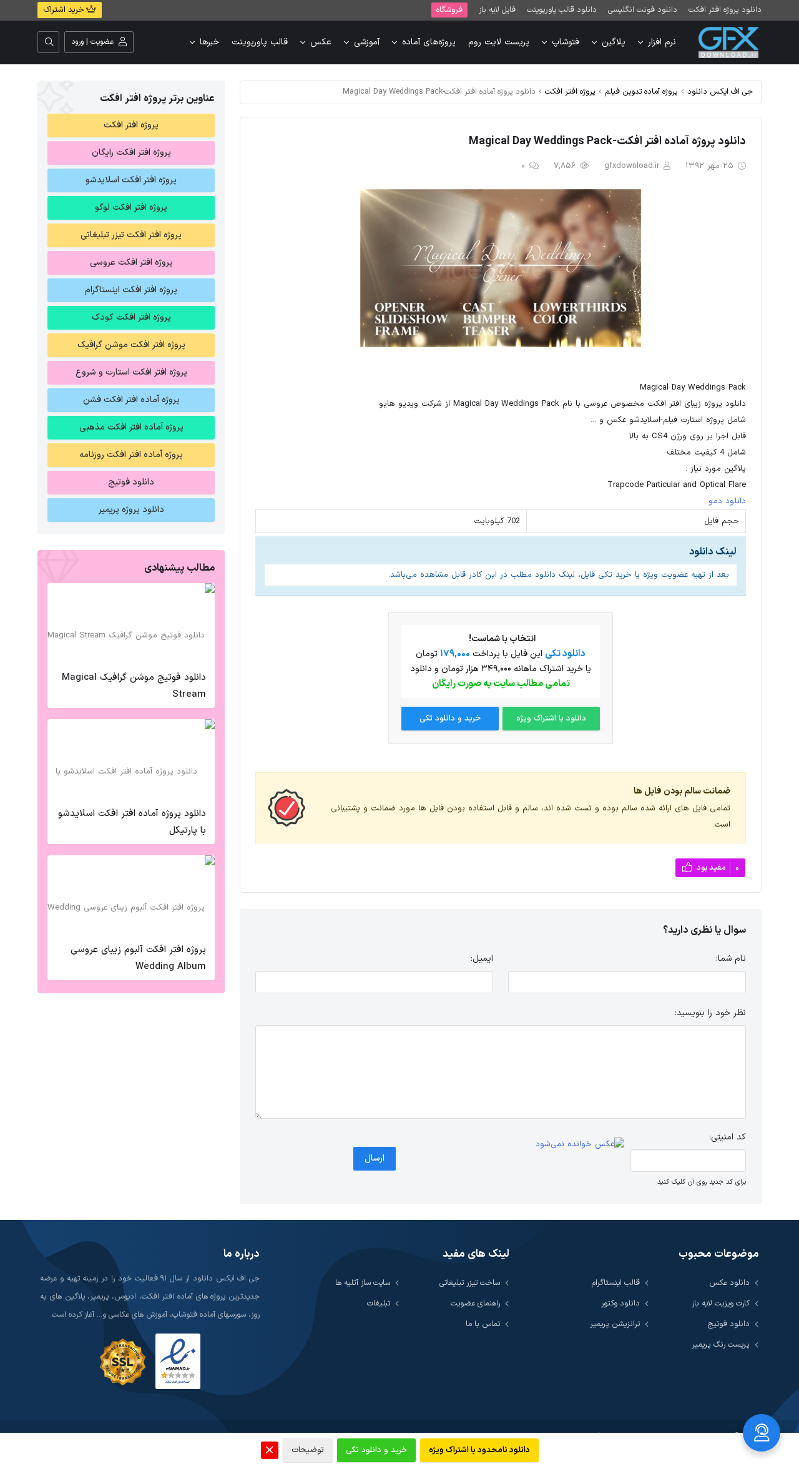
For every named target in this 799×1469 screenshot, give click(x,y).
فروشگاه (449, 10)
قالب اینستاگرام (616, 1283)
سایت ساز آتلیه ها (362, 1283)
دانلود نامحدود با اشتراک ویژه (479, 1450)
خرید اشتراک (64, 10)
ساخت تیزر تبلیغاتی (469, 1283)
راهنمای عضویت (475, 1303)
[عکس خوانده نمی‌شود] (580, 1145)
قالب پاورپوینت (260, 42)
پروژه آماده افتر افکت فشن (131, 399)
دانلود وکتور (620, 1303)
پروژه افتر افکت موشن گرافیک (131, 344)
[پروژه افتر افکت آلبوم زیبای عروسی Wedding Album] (131, 895)
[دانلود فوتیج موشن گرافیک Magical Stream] (131, 623)
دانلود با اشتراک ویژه (551, 718)
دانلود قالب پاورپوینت (562, 10)
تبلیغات (378, 1303)
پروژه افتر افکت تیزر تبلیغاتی (131, 235)
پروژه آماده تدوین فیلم (641, 91)
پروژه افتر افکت (570, 91)
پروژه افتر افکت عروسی (131, 262)
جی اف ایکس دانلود (720, 91)
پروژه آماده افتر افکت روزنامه (131, 454)
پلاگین (613, 42)
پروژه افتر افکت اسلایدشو (131, 180)
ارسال (375, 1158)
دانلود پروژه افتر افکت (725, 10)
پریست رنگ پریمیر (721, 1344)
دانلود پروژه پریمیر (131, 509)
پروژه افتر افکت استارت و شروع (131, 372)
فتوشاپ (565, 42)
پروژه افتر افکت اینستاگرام (131, 290)
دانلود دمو (727, 501)
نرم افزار (662, 42)
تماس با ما (483, 1324)
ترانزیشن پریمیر (615, 1324)
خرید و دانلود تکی (450, 718)
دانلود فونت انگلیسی (642, 10)
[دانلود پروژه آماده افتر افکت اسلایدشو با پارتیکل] (131, 759)
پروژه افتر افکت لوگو (131, 207)
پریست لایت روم (498, 42)
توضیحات (308, 1450)
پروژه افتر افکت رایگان (131, 152)
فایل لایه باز (497, 10)
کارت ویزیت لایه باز (721, 1303)
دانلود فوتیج (131, 482)
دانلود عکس (729, 1283)
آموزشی (367, 42)
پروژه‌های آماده (429, 42)
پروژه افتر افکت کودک (131, 317)
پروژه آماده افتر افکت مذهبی (131, 427)
